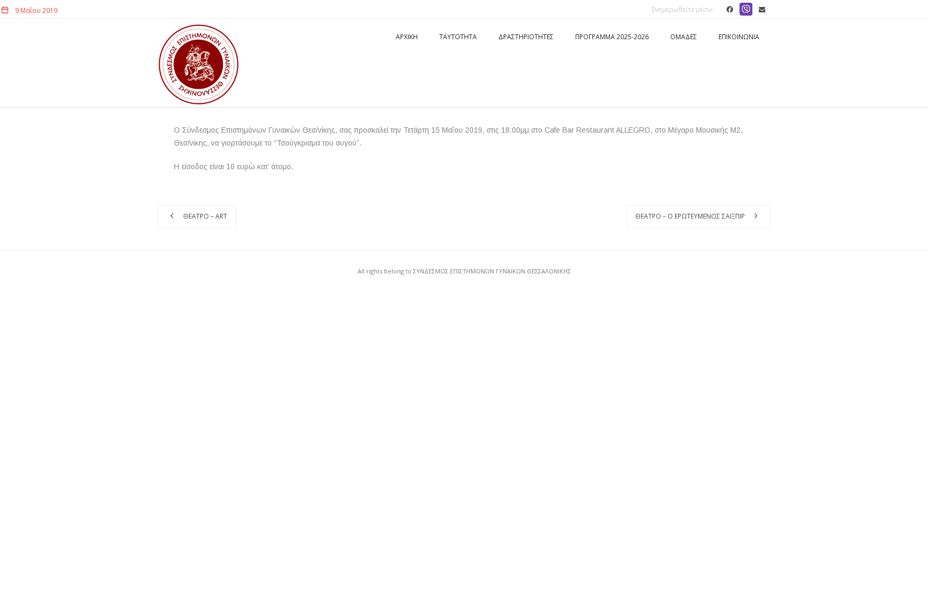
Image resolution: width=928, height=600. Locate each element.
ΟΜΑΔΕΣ (683, 36)
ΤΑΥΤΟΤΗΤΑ (458, 36)
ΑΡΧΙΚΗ (407, 36)
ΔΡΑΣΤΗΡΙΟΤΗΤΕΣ (526, 36)
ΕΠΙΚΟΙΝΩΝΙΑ (739, 36)
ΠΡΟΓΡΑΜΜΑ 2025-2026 (612, 36)
